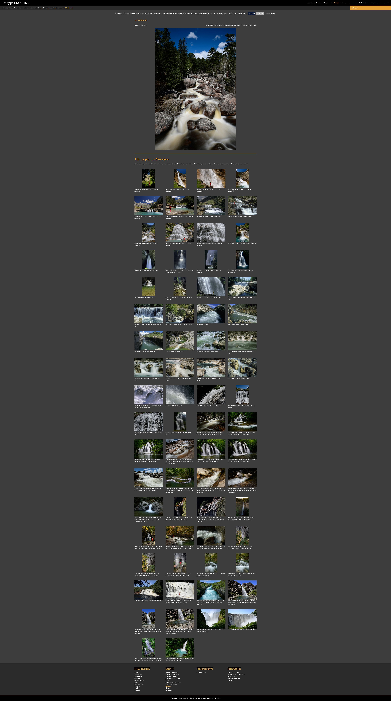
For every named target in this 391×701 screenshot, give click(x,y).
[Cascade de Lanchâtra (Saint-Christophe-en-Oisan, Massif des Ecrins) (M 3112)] (180, 259)
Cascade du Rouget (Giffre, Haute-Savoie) (209, 297)
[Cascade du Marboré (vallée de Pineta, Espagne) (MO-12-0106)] (180, 178)
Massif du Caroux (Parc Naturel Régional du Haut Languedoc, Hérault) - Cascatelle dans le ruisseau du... (211, 490)
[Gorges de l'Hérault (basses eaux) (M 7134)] (148, 340)
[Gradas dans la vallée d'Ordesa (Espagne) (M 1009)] (242, 205)
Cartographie (345, 3)
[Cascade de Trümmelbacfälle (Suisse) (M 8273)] (148, 259)
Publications (363, 3)
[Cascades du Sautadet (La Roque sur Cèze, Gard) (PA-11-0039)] (148, 367)
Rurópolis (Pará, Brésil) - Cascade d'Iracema (147, 600)
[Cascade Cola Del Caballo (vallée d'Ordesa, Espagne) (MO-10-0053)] (211, 232)
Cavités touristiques (173, 678)
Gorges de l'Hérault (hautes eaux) (238, 324)
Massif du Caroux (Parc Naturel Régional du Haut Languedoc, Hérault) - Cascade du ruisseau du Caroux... (147, 519)
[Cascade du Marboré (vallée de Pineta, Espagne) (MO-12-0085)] (242, 178)
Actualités (318, 3)
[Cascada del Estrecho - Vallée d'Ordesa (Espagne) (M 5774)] (211, 259)
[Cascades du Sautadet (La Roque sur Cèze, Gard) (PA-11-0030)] (180, 367)
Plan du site (232, 676)
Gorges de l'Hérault (202, 324)
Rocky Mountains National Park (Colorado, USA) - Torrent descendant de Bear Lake (210, 433)
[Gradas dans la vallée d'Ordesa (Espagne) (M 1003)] (211, 205)
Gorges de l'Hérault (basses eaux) (144, 351)
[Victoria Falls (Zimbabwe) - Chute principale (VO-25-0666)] (242, 619)
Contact (385, 3)
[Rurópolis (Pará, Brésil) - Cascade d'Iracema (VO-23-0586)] (148, 590)
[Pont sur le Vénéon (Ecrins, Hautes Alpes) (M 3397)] (180, 313)
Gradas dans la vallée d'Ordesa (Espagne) (209, 216)
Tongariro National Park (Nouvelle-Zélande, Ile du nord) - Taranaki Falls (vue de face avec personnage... (242, 602)
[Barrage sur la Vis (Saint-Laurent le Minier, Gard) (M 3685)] (148, 313)
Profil (379, 3)
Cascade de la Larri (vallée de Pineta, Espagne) (242, 243)
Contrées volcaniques (173, 682)
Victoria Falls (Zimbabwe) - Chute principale (241, 629)
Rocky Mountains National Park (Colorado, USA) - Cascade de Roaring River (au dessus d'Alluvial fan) (179, 461)
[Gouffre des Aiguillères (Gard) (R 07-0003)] (148, 286)
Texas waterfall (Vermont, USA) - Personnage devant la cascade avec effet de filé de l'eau (148, 547)
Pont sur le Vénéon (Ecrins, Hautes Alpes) (178, 324)
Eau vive (143, 25)
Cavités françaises (172, 674)
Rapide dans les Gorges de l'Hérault (208, 351)
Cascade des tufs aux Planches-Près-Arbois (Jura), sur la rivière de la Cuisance (241, 433)
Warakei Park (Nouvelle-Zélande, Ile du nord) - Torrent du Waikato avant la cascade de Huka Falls (211, 602)
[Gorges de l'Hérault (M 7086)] (211, 313)
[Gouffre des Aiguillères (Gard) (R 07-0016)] (180, 340)
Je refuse (260, 13)
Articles (372, 3)
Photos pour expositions (236, 674)
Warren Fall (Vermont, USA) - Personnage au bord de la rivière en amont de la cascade (179, 547)
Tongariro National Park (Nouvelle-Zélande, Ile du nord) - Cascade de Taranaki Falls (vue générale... (148, 631)
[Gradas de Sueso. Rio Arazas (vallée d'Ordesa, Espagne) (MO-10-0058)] (148, 205)
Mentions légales (234, 678)
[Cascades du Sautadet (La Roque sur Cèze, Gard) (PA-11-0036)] (242, 340)
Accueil (309, 3)
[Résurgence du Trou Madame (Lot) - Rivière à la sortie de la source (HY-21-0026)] (242, 562)
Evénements (201, 673)
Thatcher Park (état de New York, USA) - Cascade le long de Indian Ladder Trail (240, 547)
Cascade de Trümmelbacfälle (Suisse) (146, 270)
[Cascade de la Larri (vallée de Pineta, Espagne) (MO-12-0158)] (242, 232)
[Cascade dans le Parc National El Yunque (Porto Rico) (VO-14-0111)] (242, 259)
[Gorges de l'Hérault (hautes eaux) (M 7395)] (242, 313)
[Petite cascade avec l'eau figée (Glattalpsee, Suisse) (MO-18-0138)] (242, 394)
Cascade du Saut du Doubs (174, 405)
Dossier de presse (234, 673)
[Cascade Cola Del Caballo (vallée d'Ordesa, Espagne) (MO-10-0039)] (180, 232)
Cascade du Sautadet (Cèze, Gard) (238, 378)
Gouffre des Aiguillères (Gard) (143, 297)
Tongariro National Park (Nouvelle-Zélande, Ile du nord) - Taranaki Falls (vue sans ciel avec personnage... (179, 631)
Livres (354, 3)
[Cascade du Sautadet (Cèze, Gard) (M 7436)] (242, 367)
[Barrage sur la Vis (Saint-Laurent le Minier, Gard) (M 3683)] (242, 286)
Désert (168, 680)
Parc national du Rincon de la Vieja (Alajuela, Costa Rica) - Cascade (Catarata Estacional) (148, 659)
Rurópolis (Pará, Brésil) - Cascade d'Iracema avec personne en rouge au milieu (179, 601)
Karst (168, 688)
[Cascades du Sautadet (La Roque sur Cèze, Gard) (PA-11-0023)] (211, 367)
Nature (137, 25)
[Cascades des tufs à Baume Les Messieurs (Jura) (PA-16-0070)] (180, 421)
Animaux (169, 690)
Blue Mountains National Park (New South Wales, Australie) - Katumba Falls (179, 518)
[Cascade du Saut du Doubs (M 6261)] (180, 394)
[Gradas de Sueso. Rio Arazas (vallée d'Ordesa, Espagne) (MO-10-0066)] (180, 205)
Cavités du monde (172, 676)
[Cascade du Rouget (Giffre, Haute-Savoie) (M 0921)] (211, 286)
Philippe (15, 3)
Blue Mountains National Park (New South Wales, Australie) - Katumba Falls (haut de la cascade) (210, 519)
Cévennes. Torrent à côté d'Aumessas (208, 405)
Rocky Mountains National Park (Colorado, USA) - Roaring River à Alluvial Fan (147, 489)
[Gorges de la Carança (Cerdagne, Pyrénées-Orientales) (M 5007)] (180, 286)
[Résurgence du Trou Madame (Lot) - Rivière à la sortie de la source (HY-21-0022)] (211, 562)
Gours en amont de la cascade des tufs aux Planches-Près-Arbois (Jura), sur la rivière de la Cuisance (179, 490)
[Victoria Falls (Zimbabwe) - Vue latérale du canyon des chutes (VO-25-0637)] (211, 619)
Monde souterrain (172, 673)
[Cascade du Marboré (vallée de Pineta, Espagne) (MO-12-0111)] (211, 178)
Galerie (336, 3)
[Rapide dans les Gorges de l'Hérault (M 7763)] (211, 340)
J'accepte (251, 13)
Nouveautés (327, 3)
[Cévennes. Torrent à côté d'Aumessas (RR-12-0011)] (211, 394)
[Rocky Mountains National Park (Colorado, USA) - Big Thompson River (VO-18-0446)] (195, 89)
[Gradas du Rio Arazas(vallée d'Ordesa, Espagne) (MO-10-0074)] (148, 232)
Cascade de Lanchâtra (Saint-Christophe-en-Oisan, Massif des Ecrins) (179, 271)
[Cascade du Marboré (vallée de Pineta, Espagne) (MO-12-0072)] (148, 178)
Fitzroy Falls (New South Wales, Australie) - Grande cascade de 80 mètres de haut (241, 518)
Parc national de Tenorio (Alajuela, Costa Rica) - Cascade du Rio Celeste (180, 659)
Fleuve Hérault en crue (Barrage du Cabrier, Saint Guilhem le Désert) (147, 406)
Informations (270, 13)
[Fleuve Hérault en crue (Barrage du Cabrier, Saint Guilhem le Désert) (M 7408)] (148, 394)
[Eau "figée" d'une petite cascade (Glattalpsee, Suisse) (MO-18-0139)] (148, 421)
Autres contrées (171, 684)
